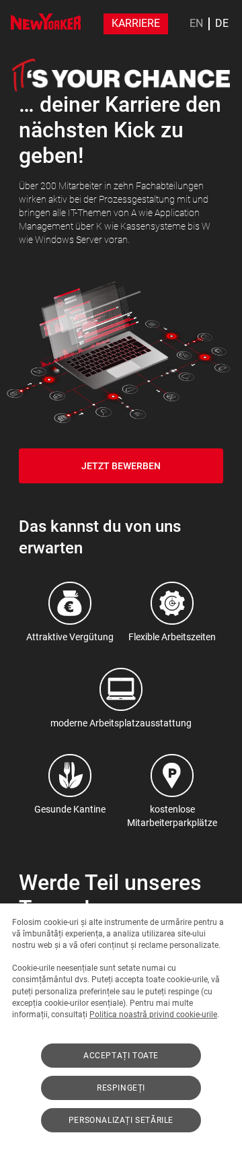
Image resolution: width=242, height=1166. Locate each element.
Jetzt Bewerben (121, 465)
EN (196, 24)
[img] (46, 21)
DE (222, 24)
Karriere (136, 23)
